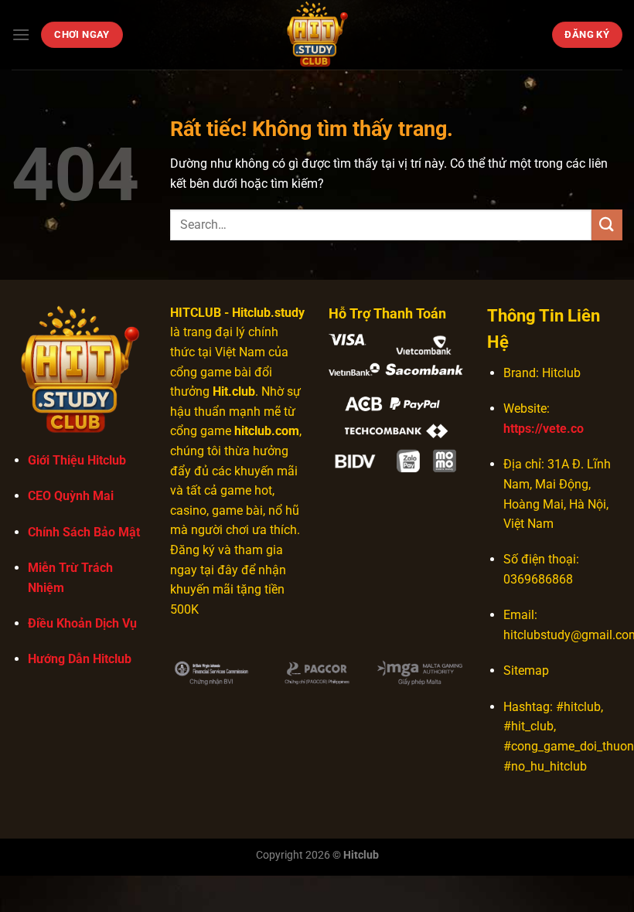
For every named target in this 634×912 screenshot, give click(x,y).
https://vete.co (543, 428)
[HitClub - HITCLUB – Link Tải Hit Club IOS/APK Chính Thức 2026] (317, 35)
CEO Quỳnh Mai (71, 495)
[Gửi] (606, 224)
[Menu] (21, 34)
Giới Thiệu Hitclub (77, 460)
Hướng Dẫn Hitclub (79, 659)
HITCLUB (195, 312)
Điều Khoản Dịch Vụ (82, 623)
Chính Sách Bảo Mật (84, 532)
